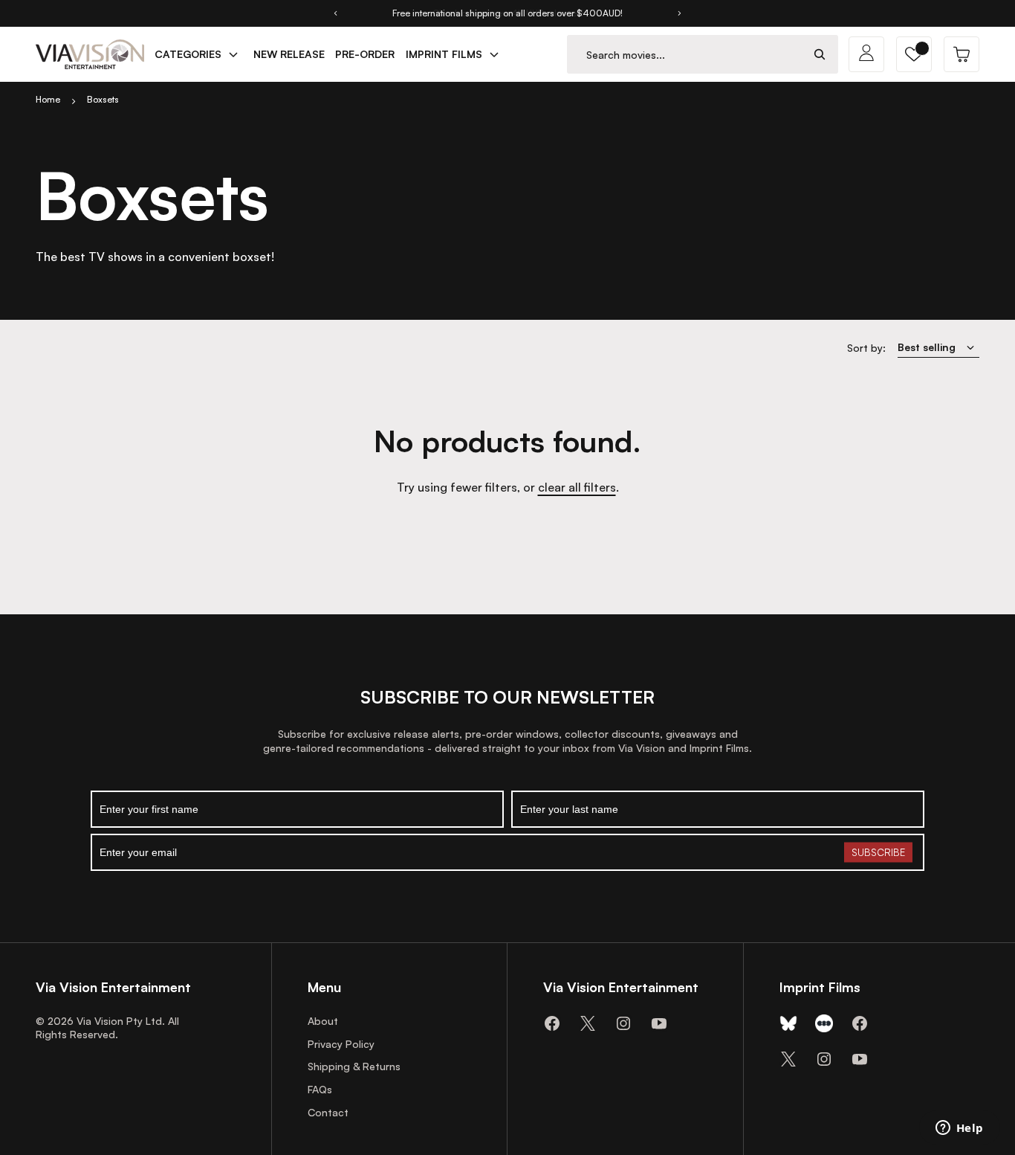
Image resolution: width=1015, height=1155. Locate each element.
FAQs (320, 1089)
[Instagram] (623, 1023)
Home (48, 99)
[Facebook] (552, 1023)
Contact (328, 1112)
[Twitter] (588, 1023)
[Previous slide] (335, 13)
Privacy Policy (341, 1043)
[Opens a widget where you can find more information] (959, 1129)
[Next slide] (680, 13)
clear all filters (577, 487)
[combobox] (684, 54)
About (323, 1020)
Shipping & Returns (354, 1066)
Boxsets (103, 99)
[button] (914, 54)
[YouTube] (659, 1023)
